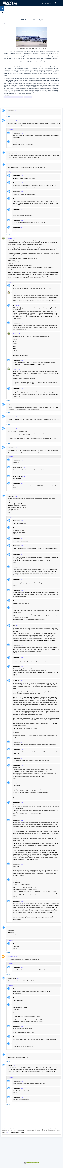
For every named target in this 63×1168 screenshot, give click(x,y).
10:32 (16, 165)
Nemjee (10, 238)
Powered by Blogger (32, 1163)
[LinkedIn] (50, 3)
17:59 (17, 305)
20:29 (22, 360)
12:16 (16, 416)
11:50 (22, 182)
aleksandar (10, 956)
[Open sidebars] (2, 13)
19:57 (15, 956)
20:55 (22, 967)
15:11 (22, 142)
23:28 (22, 820)
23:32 (22, 864)
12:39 (22, 191)
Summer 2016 (20, 96)
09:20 (16, 110)
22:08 (22, 1036)
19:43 (22, 323)
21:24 (22, 742)
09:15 (22, 227)
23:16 (22, 802)
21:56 (22, 1026)
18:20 (22, 645)
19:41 (23, 467)
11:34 (22, 175)
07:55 (22, 1097)
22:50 (22, 765)
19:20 (16, 928)
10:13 (22, 133)
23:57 (22, 880)
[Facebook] (42, 3)
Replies (11, 129)
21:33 (22, 1005)
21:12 (22, 680)
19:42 (23, 476)
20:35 (18, 978)
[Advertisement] (31, 1149)
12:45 (16, 447)
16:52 (22, 600)
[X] (45, 3)
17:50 (22, 460)
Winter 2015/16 (28, 96)
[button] (4, 23)
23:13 (22, 1081)
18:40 (22, 666)
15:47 (22, 579)
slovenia (13, 96)
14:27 (22, 567)
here (8, 1132)
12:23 (16, 428)
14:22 (19, 293)
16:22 (22, 220)
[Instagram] (48, 3)
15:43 (22, 483)
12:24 (22, 285)
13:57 (22, 554)
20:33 (19, 369)
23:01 (22, 783)
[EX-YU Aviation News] (10, 3)
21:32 (22, 749)
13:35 (22, 528)
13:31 (22, 520)
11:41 (12, 404)
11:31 (22, 388)
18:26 (22, 657)
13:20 (16, 496)
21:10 (22, 944)
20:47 (22, 989)
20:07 (19, 333)
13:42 (22, 545)
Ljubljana (6, 96)
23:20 (22, 1088)
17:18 (22, 608)
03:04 (22, 901)
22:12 (22, 1044)
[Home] (2, 8)
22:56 (14, 1065)
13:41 (22, 538)
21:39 (16, 1055)
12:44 (22, 198)
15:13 (22, 209)
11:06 (13, 238)
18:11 (17, 625)
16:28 (22, 590)
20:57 (22, 997)
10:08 (16, 120)
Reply (8, 116)
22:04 (22, 758)
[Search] (55, 3)
